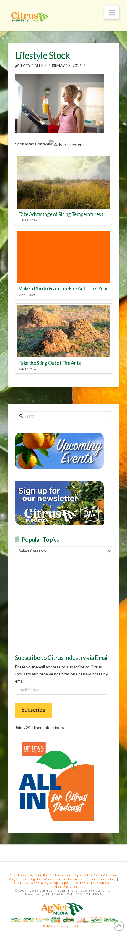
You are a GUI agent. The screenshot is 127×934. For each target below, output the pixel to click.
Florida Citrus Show (91, 883)
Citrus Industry (101, 879)
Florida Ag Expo (63, 886)
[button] (111, 12)
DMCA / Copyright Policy (63, 926)
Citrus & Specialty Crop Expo (41, 883)
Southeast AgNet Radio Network (40, 875)
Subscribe (33, 709)
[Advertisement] (59, 604)
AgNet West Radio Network (56, 879)
